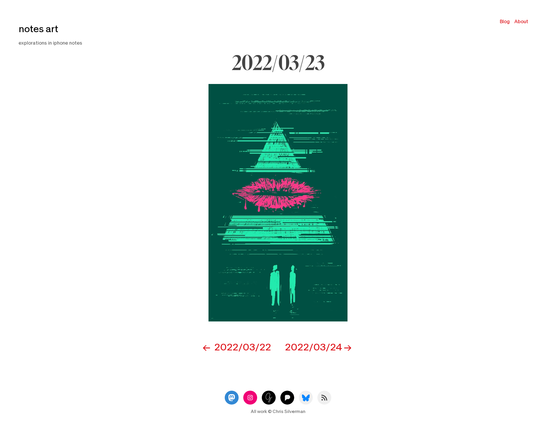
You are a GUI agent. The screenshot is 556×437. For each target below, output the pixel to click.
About (521, 21)
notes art (38, 29)
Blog (505, 21)
